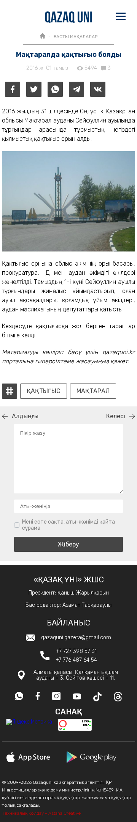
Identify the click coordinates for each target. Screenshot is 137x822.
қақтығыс (44, 391)
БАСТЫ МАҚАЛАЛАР (75, 36)
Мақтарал (93, 391)
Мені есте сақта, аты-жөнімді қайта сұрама (68, 525)
